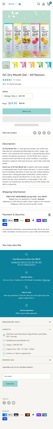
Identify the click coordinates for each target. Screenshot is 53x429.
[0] (48, 3)
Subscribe (10, 384)
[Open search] (38, 4)
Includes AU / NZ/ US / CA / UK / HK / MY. (26, 262)
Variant (5, 92)
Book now (46, 280)
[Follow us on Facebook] (4, 403)
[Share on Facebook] (34, 133)
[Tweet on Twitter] (44, 133)
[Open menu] (3, 4)
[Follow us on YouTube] (13, 403)
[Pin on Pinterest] (39, 133)
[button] (26, 119)
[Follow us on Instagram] (9, 403)
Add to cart (26, 111)
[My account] (43, 4)
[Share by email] (49, 133)
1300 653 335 (17, 345)
